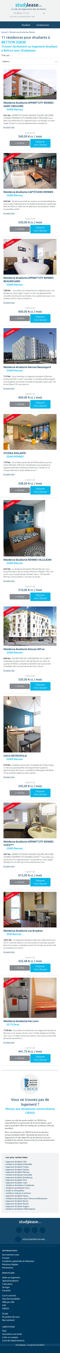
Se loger (6, 1287)
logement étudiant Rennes (16, 1172)
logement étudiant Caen (15, 1182)
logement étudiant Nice (15, 1180)
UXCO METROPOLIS (15, 755)
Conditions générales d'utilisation (18, 1261)
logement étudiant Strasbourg (18, 1177)
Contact (6, 1257)
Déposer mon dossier (40, 143)
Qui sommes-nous (10, 1254)
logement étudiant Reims (16, 1201)
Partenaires (7, 1267)
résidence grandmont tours (17, 1187)
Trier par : (5, 55)
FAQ (4, 1330)
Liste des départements (13, 1340)
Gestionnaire (42, 24)
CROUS (5, 1308)
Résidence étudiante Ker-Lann (21, 1021)
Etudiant (26, 24)
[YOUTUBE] (35, 1230)
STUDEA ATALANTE (14, 453)
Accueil (4, 32)
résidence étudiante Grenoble (18, 1174)
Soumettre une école (12, 1334)
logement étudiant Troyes (16, 1166)
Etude (5, 1313)
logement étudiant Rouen (16, 1203)
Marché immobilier (11, 1298)
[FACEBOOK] (19, 1230)
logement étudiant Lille (15, 1161)
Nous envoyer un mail (30, 1239)
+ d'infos (19, 143)
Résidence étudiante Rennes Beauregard (27, 367)
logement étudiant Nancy (16, 1195)
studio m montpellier (14, 1190)
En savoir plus (9, 127)
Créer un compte (10, 1337)
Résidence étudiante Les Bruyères (23, 930)
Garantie (6, 1290)
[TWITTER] (42, 1230)
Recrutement (8, 1320)
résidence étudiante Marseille (18, 1164)
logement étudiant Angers (16, 1206)
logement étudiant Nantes (16, 1169)
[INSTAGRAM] (27, 1230)
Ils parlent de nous (11, 1316)
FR (41, 13)
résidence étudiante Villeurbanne (19, 1208)
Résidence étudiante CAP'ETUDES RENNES (28, 192)
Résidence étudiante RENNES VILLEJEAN (27, 559)
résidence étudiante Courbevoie (19, 1185)
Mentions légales (10, 1264)
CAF (4, 1305)
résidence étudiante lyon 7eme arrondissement (25, 1198)
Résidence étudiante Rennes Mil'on (24, 649)
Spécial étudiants (10, 1280)
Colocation (7, 1283)
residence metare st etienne (17, 1193)
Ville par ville (8, 1302)
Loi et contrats (9, 1295)
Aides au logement (11, 1277)
